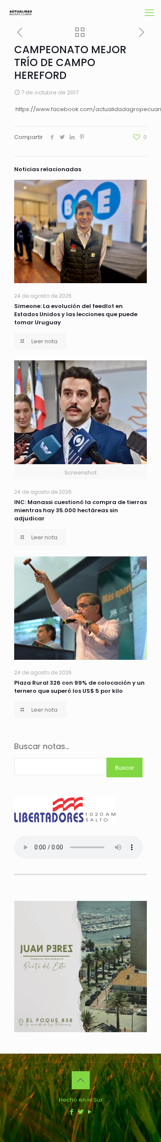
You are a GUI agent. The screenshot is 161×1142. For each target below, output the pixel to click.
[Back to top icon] (81, 1080)
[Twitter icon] (80, 1111)
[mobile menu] (149, 13)
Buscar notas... (41, 746)
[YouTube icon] (89, 1111)
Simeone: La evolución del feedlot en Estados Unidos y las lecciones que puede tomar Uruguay (75, 314)
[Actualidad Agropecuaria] (20, 13)
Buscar (124, 768)
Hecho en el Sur (81, 1100)
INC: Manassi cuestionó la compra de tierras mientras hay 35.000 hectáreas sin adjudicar (80, 510)
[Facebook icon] (71, 1111)
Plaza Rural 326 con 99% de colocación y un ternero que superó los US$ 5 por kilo (79, 687)
